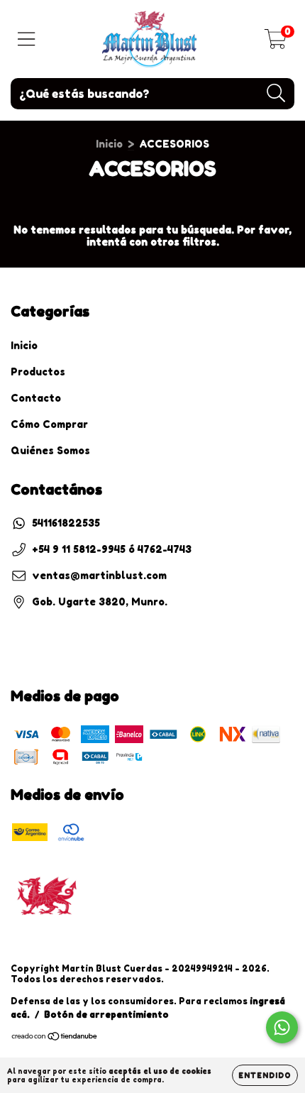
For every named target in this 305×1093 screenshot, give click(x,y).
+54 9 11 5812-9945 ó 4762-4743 (112, 549)
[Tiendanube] (55, 1038)
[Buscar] (276, 93)
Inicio (109, 144)
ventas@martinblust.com (99, 575)
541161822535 (66, 523)
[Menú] (27, 39)
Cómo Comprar (49, 424)
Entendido (265, 1075)
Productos (38, 372)
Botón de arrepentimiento (106, 1014)
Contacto (36, 398)
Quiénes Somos (50, 450)
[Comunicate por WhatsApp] (282, 1027)
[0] (275, 43)
